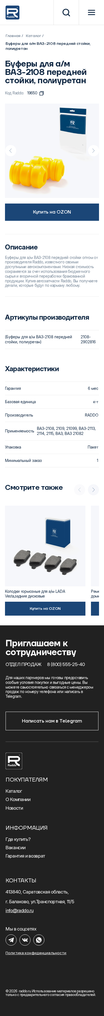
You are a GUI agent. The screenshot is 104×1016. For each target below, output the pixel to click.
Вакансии (15, 847)
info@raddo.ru (20, 910)
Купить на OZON (52, 212)
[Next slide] (93, 150)
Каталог (33, 35)
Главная (13, 35)
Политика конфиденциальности (36, 953)
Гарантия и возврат (25, 856)
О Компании (18, 799)
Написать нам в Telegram (52, 721)
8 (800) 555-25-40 (66, 664)
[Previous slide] (10, 150)
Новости (14, 808)
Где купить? (18, 839)
